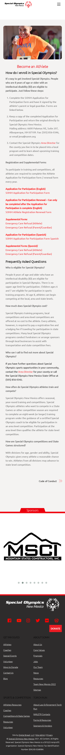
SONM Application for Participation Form (28, 192)
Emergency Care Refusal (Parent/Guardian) (29, 227)
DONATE (55, 628)
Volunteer (8, 661)
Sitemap (37, 689)
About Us (37, 644)
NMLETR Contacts (41, 714)
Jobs (35, 661)
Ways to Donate (10, 667)
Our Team (38, 667)
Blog (5, 678)
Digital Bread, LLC (26, 735)
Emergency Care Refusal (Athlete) (24, 223)
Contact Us (8, 672)
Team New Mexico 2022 (44, 684)
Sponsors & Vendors (42, 725)
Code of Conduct (48, 480)
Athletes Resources (12, 704)
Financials (37, 655)
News (36, 672)
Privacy (49, 735)
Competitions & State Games (16, 715)
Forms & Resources (42, 720)
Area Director (48, 142)
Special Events (10, 655)
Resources (38, 678)
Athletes (7, 644)
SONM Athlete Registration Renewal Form (28, 211)
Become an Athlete (32, 66)
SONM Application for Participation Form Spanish (32, 238)
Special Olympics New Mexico (21, 738)
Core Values (39, 650)
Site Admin (40, 735)
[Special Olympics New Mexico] (19, 7)
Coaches (7, 650)
